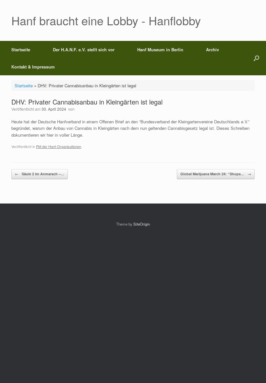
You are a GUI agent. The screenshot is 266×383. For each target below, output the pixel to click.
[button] (256, 58)
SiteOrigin (141, 224)
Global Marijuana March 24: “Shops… (215, 173)
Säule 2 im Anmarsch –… (39, 173)
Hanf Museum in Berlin (160, 49)
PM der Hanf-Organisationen (58, 146)
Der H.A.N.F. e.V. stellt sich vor (84, 49)
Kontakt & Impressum (33, 67)
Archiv (212, 49)
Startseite (20, 49)
